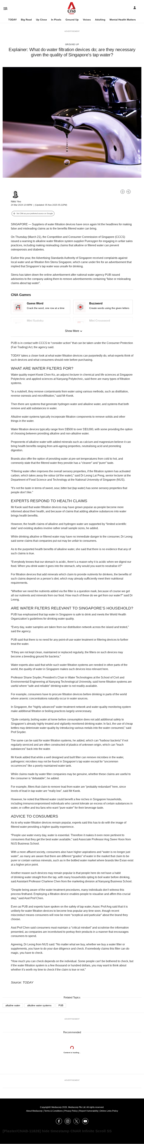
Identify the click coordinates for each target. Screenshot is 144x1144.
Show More (72, 330)
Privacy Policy (71, 1111)
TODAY (12, 19)
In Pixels (56, 19)
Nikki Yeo (16, 201)
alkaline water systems (39, 1005)
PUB (60, 1005)
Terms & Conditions (53, 1111)
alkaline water (12, 1005)
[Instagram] (68, 1123)
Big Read (26, 19)
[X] (76, 1123)
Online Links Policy (109, 1111)
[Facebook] (59, 1123)
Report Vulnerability (88, 1111)
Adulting (100, 19)
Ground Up (72, 19)
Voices (87, 19)
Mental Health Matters (123, 19)
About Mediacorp (34, 1111)
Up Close (41, 19)
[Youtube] (85, 1123)
